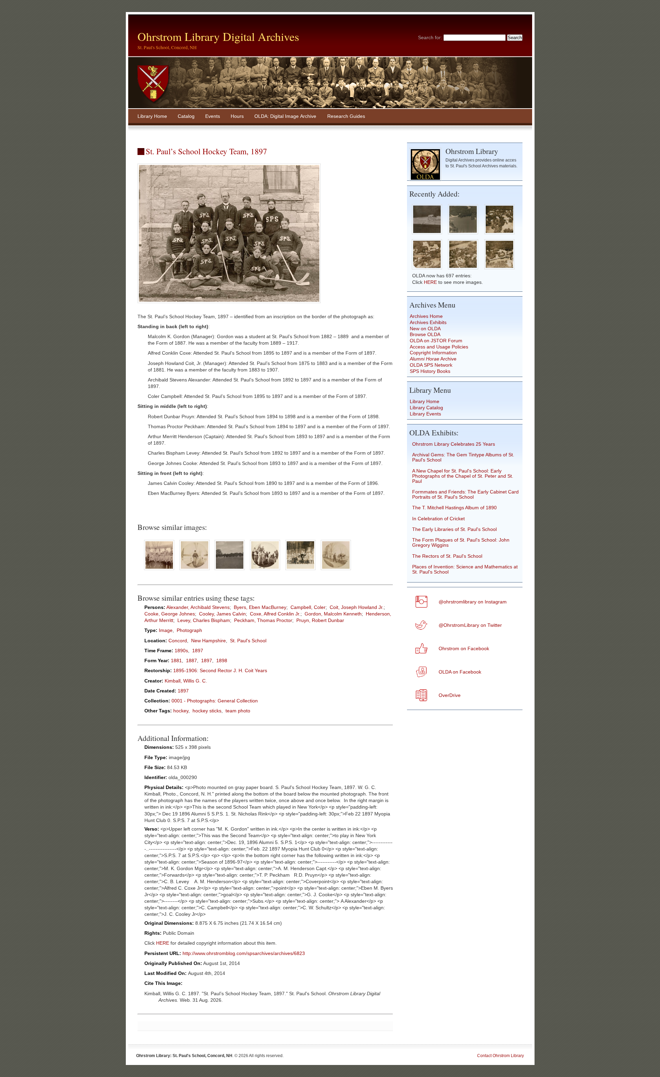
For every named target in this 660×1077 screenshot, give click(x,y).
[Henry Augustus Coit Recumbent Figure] (427, 234)
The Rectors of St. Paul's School (447, 556)
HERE (162, 943)
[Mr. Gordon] (194, 570)
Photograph (189, 630)
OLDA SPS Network (431, 365)
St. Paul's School (248, 640)
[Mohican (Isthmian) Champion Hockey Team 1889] (159, 570)
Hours (237, 116)
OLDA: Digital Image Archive (285, 116)
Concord (177, 640)
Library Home (152, 116)
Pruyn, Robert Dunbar (320, 620)
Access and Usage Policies (439, 346)
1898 (221, 660)
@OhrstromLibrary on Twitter (470, 625)
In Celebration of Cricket (438, 518)
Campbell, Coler (308, 607)
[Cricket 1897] (230, 570)
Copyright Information (433, 352)
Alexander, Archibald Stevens (198, 607)
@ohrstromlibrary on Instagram (473, 601)
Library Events (425, 414)
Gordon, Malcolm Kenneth (333, 614)
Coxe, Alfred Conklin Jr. (275, 614)
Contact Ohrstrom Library (500, 1055)
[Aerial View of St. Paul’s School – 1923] (499, 234)
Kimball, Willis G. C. (186, 681)
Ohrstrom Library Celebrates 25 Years (453, 444)
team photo (238, 710)
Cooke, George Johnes (169, 614)
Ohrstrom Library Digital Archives (218, 36)
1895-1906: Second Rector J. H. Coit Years (220, 670)
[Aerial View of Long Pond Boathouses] (463, 234)
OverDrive (450, 695)
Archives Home (426, 316)
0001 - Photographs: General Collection (215, 700)
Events (212, 116)
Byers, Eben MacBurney (260, 607)
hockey (180, 710)
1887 (191, 660)
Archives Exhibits (428, 322)
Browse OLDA (425, 334)
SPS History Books (430, 371)
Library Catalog (426, 407)
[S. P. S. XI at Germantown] (265, 570)
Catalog (186, 116)
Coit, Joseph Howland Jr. (357, 607)
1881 (176, 660)
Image (166, 630)
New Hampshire (208, 640)
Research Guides (346, 116)
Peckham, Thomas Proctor (263, 620)
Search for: (430, 37)
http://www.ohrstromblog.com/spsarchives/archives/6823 (244, 953)
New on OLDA (425, 328)
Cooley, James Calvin (222, 614)
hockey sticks (206, 710)
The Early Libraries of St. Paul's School (454, 529)
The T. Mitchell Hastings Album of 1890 (454, 507)
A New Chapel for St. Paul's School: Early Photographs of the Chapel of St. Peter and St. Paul (462, 476)
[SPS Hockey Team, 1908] (301, 570)
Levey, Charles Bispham (203, 620)
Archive (433, 359)
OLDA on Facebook (460, 672)
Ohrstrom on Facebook (464, 648)
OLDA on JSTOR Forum (436, 340)
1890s (181, 650)
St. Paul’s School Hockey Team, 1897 (206, 151)
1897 (197, 650)
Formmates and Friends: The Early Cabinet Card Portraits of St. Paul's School (465, 494)
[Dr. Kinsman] (336, 570)
